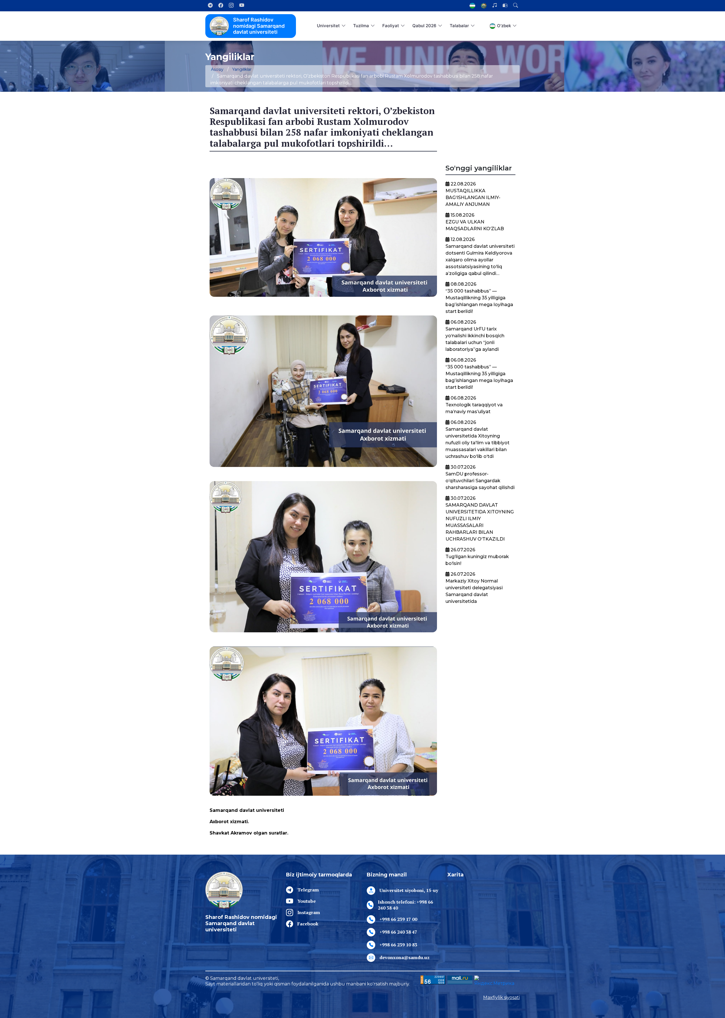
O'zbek (504, 25)
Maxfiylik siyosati (501, 997)
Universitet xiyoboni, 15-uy (408, 890)
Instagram (308, 912)
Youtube (306, 901)
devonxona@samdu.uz (404, 957)
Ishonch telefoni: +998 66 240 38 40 (405, 905)
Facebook (307, 924)
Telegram (308, 890)
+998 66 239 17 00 (398, 919)
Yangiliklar (241, 69)
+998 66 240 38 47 (398, 932)
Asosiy (217, 69)
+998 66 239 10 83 (398, 945)
